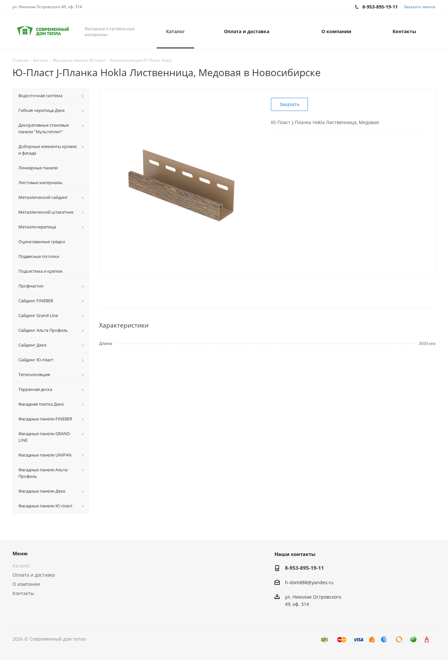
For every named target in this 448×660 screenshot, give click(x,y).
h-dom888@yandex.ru (309, 582)
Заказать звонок (420, 7)
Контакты (23, 593)
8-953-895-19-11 (304, 567)
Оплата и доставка (33, 575)
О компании (26, 584)
